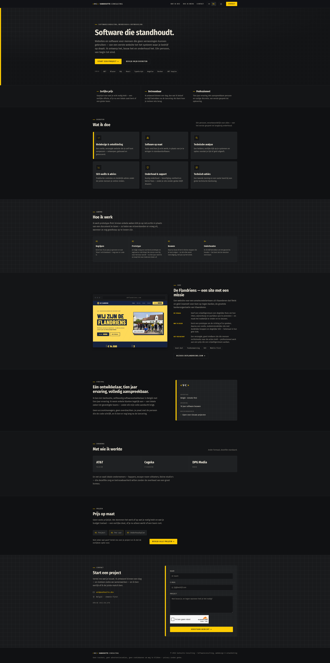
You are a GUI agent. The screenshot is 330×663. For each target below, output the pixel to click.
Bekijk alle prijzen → (163, 541)
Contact (200, 4)
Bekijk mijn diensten (136, 61)
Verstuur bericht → (201, 629)
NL (214, 4)
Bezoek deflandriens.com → (190, 356)
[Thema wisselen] (221, 4)
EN (209, 4)
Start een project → (108, 61)
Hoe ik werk (188, 4)
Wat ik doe (175, 4)
